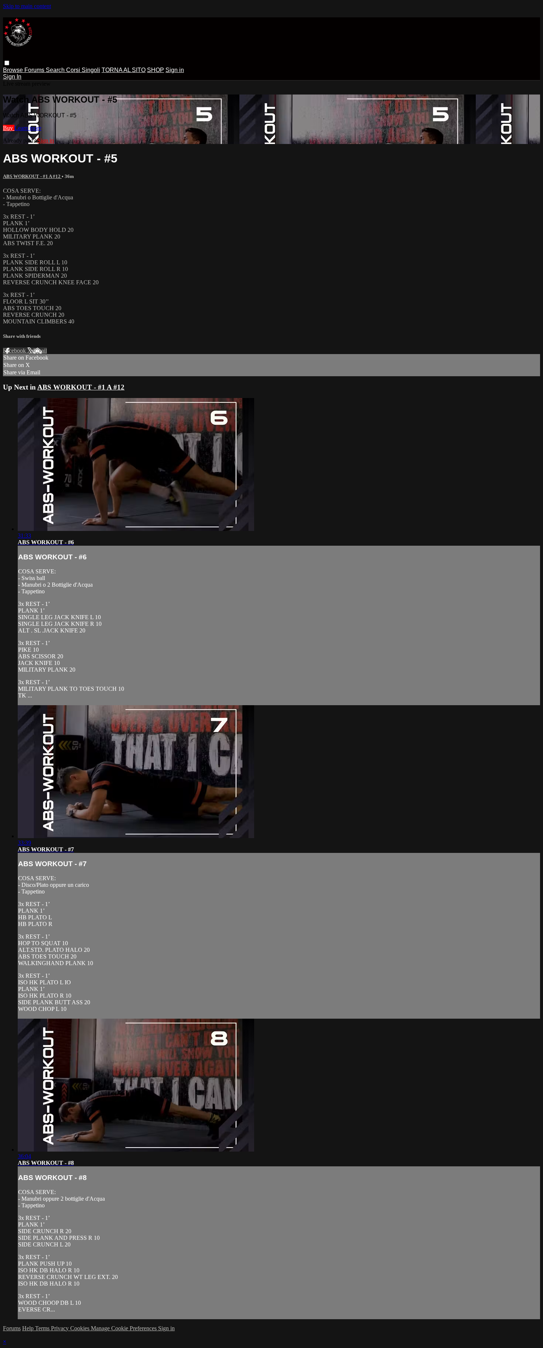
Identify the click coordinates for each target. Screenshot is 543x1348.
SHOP (155, 70)
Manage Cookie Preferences (124, 1328)
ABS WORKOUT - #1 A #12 (32, 176)
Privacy (60, 1328)
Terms (43, 1328)
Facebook (15, 350)
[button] (6, 63)
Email (40, 350)
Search (56, 70)
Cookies (80, 1328)
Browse (13, 70)
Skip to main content (27, 6)
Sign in (174, 70)
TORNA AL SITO (124, 70)
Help (28, 1328)
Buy (8, 128)
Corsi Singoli (83, 70)
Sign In (12, 76)
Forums (35, 70)
